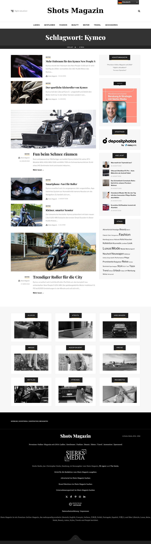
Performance (119, 258)
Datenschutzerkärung (70, 511)
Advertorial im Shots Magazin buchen (75, 478)
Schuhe (131, 262)
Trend (106, 270)
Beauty (75, 25)
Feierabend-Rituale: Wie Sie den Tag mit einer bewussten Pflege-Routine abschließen (123, 195)
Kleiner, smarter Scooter (59, 210)
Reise (125, 261)
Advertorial (107, 230)
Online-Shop (106, 258)
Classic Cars (107, 235)
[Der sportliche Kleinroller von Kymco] (26, 92)
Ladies (36, 25)
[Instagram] (80, 496)
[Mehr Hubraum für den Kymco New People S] (26, 66)
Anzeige (115, 230)
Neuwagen (117, 253)
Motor (86, 25)
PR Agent (102, 466)
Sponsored (118, 444)
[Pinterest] (75, 496)
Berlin (128, 230)
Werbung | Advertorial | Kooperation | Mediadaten (29, 421)
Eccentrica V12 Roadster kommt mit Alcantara (123, 206)
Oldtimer (127, 254)
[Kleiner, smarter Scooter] (26, 215)
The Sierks (114, 466)
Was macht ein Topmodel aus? (121, 162)
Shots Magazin (75, 436)
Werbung (131, 271)
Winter (105, 274)
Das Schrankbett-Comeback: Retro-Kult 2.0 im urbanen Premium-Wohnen (123, 183)
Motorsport (130, 249)
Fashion (63, 25)
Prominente (108, 262)
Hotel (122, 239)
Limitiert (124, 243)
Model (123, 249)
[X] (66, 496)
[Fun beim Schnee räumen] (53, 129)
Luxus (107, 248)
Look (130, 243)
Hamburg (106, 239)
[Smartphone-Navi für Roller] (26, 189)
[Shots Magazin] (75, 10)
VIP (126, 271)
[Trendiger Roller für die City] (53, 252)
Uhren (111, 271)
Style (120, 266)
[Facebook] (71, 496)
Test (127, 266)
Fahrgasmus (115, 235)
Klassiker (128, 239)
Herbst (112, 239)
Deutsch (126, 2)
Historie (116, 239)
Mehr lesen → (38, 170)
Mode (116, 248)
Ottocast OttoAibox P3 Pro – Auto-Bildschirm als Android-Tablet (123, 172)
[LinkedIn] (84, 496)
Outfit (112, 258)
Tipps (132, 266)
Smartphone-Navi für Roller (61, 184)
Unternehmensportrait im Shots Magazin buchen (75, 490)
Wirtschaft (111, 274)
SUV (124, 266)
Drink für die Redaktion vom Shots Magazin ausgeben (75, 472)
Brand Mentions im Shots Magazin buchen (75, 484)
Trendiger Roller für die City (57, 276)
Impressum (84, 511)
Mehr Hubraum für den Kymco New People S (70, 61)
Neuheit (107, 253)
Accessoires (111, 25)
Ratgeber (117, 262)
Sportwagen (113, 266)
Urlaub (116, 270)
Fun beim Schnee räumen (55, 154)
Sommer (106, 266)
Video (122, 271)
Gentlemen (49, 25)
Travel (97, 25)
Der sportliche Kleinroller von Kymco (66, 87)
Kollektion (108, 243)
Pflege (126, 258)
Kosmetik (117, 243)
